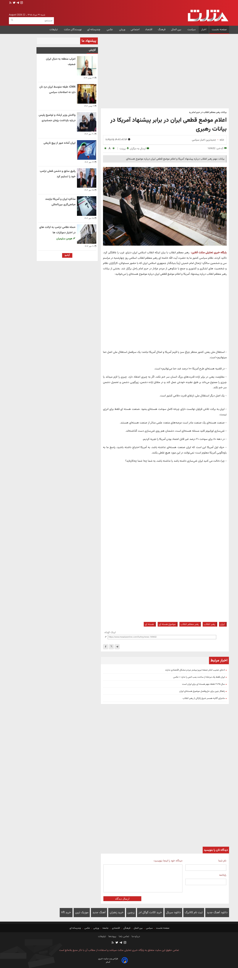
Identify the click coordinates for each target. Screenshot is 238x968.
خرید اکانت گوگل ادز (150, 912)
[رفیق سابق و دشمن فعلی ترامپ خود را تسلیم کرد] (86, 178)
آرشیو (67, 255)
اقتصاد (148, 29)
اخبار (203, 29)
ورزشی (96, 928)
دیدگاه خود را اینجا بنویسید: (167, 861)
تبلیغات (53, 29)
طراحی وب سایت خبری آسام (108, 960)
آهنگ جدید (99, 912)
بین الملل (176, 29)
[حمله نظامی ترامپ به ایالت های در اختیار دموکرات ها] (86, 234)
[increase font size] (113, 148)
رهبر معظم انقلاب (190, 624)
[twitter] (14, 3)
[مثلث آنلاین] (208, 15)
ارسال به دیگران (138, 148)
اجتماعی (135, 29)
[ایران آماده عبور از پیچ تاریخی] (86, 150)
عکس (110, 29)
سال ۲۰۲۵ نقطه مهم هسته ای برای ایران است (203, 684)
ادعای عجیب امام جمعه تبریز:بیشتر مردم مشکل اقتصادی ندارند (195, 670)
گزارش (92, 50)
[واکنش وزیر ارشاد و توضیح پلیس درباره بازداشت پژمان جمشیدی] (86, 122)
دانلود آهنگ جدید (217, 912)
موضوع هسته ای (167, 624)
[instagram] (21, 3)
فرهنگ (161, 29)
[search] (12, 20)
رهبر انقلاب (209, 624)
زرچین (131, 912)
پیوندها (112, 936)
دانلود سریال (173, 912)
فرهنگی (127, 928)
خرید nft (66, 912)
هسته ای (149, 624)
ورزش (122, 29)
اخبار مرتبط (218, 660)
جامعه (105, 928)
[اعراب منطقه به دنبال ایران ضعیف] (86, 65)
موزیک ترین (81, 912)
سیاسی (149, 928)
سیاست (191, 29)
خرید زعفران (116, 912)
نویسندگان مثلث (73, 29)
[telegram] (17, 3)
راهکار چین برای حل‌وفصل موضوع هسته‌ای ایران (202, 691)
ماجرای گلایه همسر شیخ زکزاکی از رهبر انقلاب (204, 698)
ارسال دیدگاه (122, 898)
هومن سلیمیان (64, 239)
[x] (111, 646)
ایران (222, 624)
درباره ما (135, 936)
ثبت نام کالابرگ (194, 912)
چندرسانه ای (94, 29)
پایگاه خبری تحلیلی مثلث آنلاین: (209, 252)
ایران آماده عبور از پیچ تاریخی (59, 143)
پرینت (122, 148)
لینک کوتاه (110, 632)
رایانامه (222, 875)
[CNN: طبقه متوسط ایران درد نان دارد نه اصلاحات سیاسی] (86, 93)
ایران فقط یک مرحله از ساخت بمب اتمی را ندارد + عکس (199, 677)
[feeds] (10, 3)
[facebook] (105, 646)
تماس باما (123, 936)
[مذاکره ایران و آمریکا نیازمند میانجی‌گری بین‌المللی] (86, 206)
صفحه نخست (219, 29)
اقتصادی (115, 928)
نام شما (222, 861)
